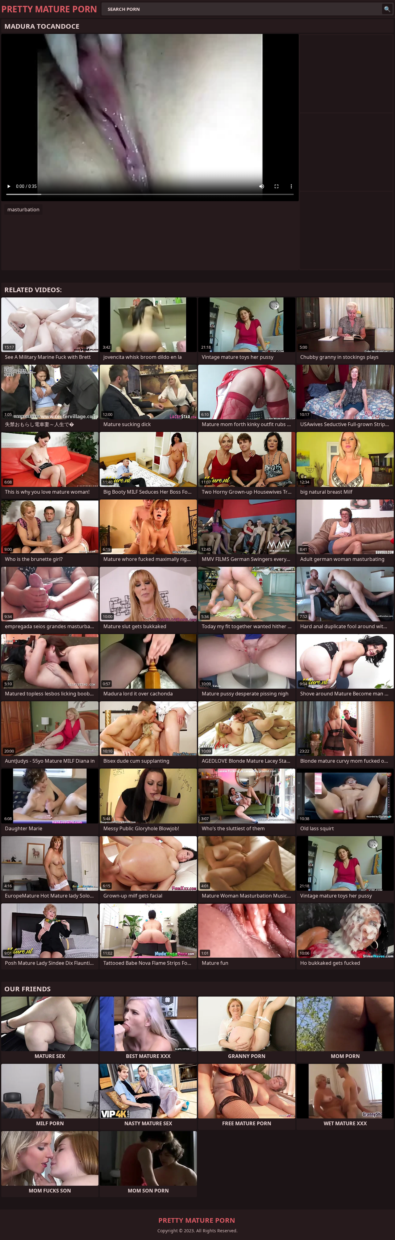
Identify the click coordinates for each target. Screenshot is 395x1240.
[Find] (387, 9)
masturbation (23, 209)
